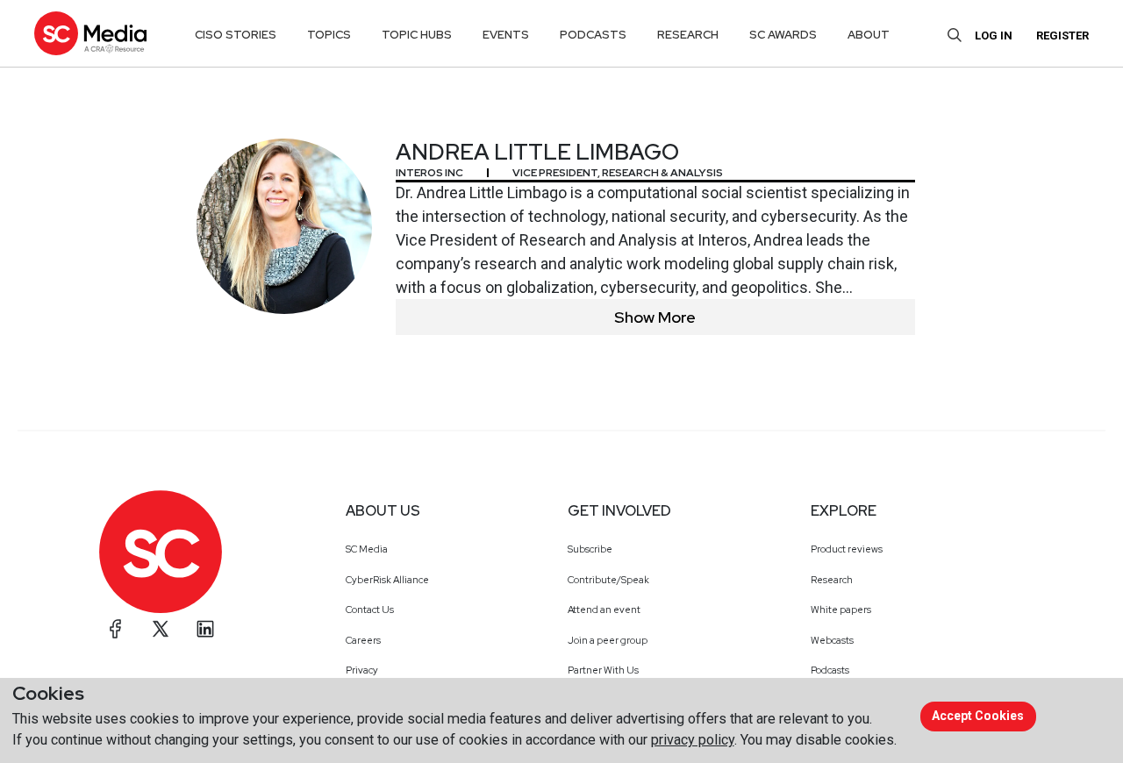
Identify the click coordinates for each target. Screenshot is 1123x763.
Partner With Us (603, 670)
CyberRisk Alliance (387, 580)
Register (1062, 35)
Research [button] (688, 34)
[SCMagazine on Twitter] (160, 628)
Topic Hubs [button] (417, 34)
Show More (655, 317)
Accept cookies (978, 716)
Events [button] (506, 34)
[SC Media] (90, 33)
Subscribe (590, 549)
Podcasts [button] (593, 34)
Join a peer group (607, 640)
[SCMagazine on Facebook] (115, 628)
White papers (841, 609)
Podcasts (830, 670)
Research (832, 580)
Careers (363, 640)
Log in (993, 35)
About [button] (869, 34)
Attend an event (604, 609)
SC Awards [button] (783, 34)
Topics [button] (329, 34)
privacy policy (692, 739)
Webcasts (832, 640)
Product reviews (847, 549)
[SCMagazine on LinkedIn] (205, 628)
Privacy (362, 670)
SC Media (367, 549)
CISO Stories (235, 34)
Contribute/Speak (608, 580)
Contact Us (370, 609)
